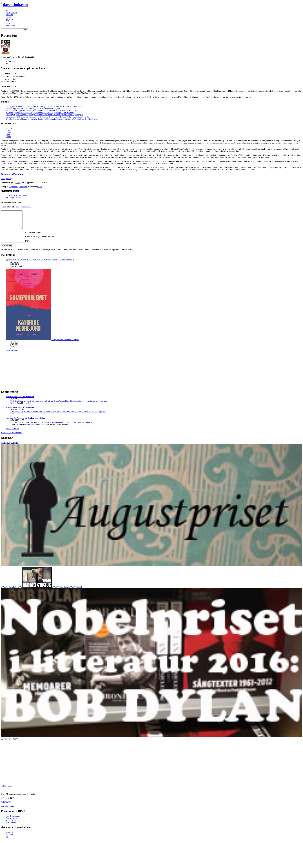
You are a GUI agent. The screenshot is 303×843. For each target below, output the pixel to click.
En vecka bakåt (11, 350)
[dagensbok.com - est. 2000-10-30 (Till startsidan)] (14, 4)
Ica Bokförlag (11, 61)
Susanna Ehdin (11, 117)
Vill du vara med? (7, 786)
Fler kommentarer (12, 429)
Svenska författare (12, 119)
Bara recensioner (12, 818)
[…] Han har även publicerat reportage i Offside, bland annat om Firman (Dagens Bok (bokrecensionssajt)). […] (52, 422)
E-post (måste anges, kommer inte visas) (40, 237)
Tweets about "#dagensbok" (11, 433)
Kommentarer (11, 820)
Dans (8, 108)
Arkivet (8, 23)
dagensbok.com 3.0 (8, 806)
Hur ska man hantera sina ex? (17, 195)
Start (7, 10)
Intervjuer (9, 19)
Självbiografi (10, 115)
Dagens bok (13, 187)
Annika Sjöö (10, 106)
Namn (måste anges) (32, 232)
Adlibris (9, 128)
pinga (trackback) (23, 207)
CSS (11, 802)
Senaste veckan (11, 13)
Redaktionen (10, 25)
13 (11, 426)
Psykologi (9, 113)
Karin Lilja (10, 110)
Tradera (8, 137)
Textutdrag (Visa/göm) (12, 174)
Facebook (9, 832)
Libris (8, 135)
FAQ (7, 21)
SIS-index (9, 835)
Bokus (8, 130)
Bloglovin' (12, 822)
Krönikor (9, 15)
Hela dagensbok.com (13, 816)
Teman (8, 17)
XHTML (4, 802)
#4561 (39, 187)
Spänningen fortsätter (14, 197)
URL (27, 241)
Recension (23, 187)
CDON (8, 132)
